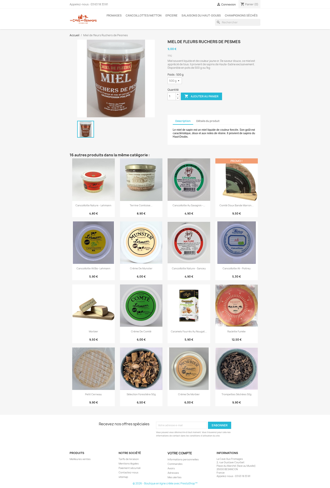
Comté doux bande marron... (236, 205)
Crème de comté (141, 331)
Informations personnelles (183, 459)
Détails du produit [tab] (208, 121)
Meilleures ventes (80, 459)
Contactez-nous (128, 472)
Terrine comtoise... (141, 205)
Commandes (175, 463)
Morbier (93, 331)
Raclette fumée (236, 331)
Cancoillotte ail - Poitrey (237, 268)
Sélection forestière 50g (141, 394)
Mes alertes (175, 477)
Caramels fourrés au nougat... (189, 331)
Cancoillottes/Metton (144, 15)
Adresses (173, 472)
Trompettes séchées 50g (236, 394)
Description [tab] (183, 121)
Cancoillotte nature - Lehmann (93, 205)
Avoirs (171, 468)
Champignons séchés (241, 15)
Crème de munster (141, 268)
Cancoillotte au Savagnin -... (189, 205)
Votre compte (180, 453)
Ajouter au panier (201, 96)
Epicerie (172, 15)
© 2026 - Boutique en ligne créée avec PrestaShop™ (165, 483)
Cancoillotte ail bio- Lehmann (93, 268)
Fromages (114, 15)
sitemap (123, 477)
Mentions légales (129, 463)
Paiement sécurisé (130, 468)
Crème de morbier (189, 394)
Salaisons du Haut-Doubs (201, 15)
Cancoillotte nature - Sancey (189, 268)
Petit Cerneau (93, 394)
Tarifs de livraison (129, 459)
